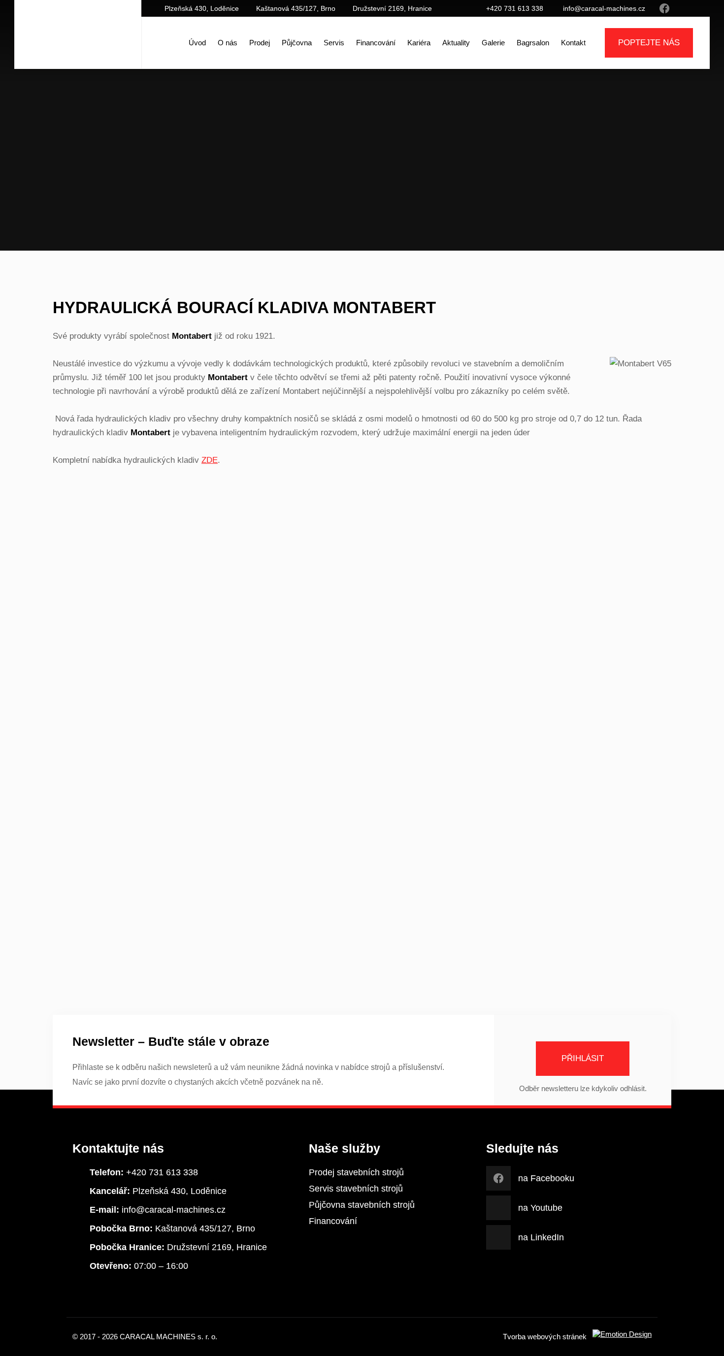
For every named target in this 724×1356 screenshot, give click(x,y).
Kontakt (573, 42)
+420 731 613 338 (514, 8)
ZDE (209, 460)
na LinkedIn (694, 8)
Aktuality (456, 42)
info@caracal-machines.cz (604, 8)
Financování (375, 42)
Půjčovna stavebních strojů (362, 1205)
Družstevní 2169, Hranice (392, 8)
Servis (334, 42)
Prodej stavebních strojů (356, 1172)
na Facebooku (664, 8)
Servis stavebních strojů (356, 1189)
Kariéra (418, 42)
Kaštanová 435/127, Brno (295, 8)
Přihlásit (582, 1058)
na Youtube (679, 8)
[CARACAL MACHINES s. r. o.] (78, 43)
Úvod (197, 42)
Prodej (259, 42)
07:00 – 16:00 (139, 1266)
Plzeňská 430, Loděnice (202, 8)
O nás (227, 42)
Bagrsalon (533, 42)
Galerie (493, 42)
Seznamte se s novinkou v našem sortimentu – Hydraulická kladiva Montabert (385, 196)
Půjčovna (297, 42)
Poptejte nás (649, 42)
